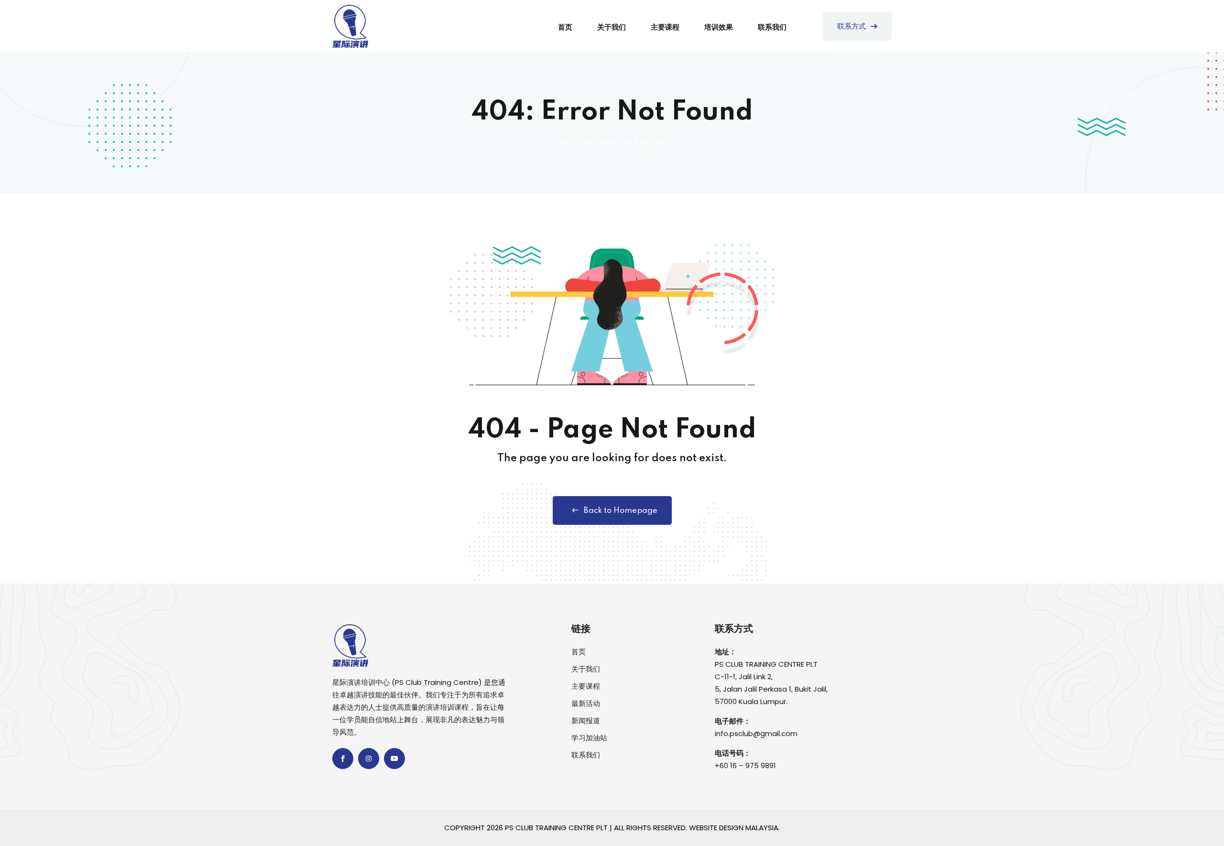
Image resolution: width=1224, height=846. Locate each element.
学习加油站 (589, 738)
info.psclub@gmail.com (756, 733)
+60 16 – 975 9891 (745, 765)
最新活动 (585, 703)
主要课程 (665, 27)
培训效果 (718, 27)
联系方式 (851, 26)
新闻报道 (585, 721)
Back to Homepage (620, 511)
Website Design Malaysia (733, 828)
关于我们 (611, 27)
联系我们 (772, 27)
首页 (565, 27)
